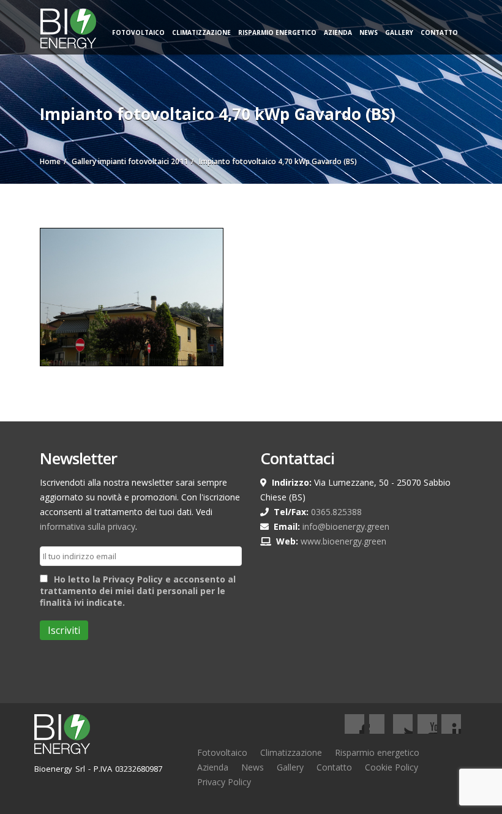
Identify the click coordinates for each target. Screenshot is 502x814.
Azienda (338, 32)
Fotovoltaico (138, 32)
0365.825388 (336, 512)
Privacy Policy (224, 782)
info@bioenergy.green (345, 526)
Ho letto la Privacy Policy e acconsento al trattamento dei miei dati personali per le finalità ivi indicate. (138, 590)
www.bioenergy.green (343, 541)
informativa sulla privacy (87, 526)
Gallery (399, 32)
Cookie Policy (391, 767)
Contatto (439, 32)
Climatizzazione (201, 32)
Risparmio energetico (377, 752)
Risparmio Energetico (277, 32)
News (368, 32)
